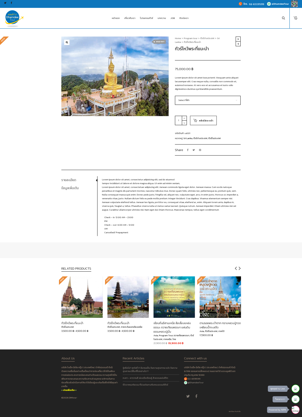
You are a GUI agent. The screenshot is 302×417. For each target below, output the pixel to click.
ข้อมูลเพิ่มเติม (70, 188)
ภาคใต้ (221, 331)
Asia (156, 335)
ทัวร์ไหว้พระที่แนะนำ (72, 323)
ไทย (174, 339)
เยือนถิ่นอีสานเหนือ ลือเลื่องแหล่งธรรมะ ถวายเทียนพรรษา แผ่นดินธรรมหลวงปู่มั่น (172, 327)
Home (178, 38)
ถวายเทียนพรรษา (181, 335)
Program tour (190, 38)
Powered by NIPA (277, 409)
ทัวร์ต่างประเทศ (207, 38)
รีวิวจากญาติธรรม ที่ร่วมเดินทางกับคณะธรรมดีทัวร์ (145, 384)
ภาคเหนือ (167, 339)
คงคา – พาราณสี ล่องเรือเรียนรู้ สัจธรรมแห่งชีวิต (145, 378)
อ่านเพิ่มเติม (69, 390)
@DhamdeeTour (196, 382)
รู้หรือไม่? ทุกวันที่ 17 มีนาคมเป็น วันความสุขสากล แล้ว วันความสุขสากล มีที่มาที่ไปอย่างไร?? (150, 369)
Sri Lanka (187, 138)
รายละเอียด (68, 179)
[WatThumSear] (67, 42)
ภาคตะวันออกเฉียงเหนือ (131, 327)
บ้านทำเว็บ (238, 411)
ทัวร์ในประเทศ (214, 138)
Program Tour (166, 335)
